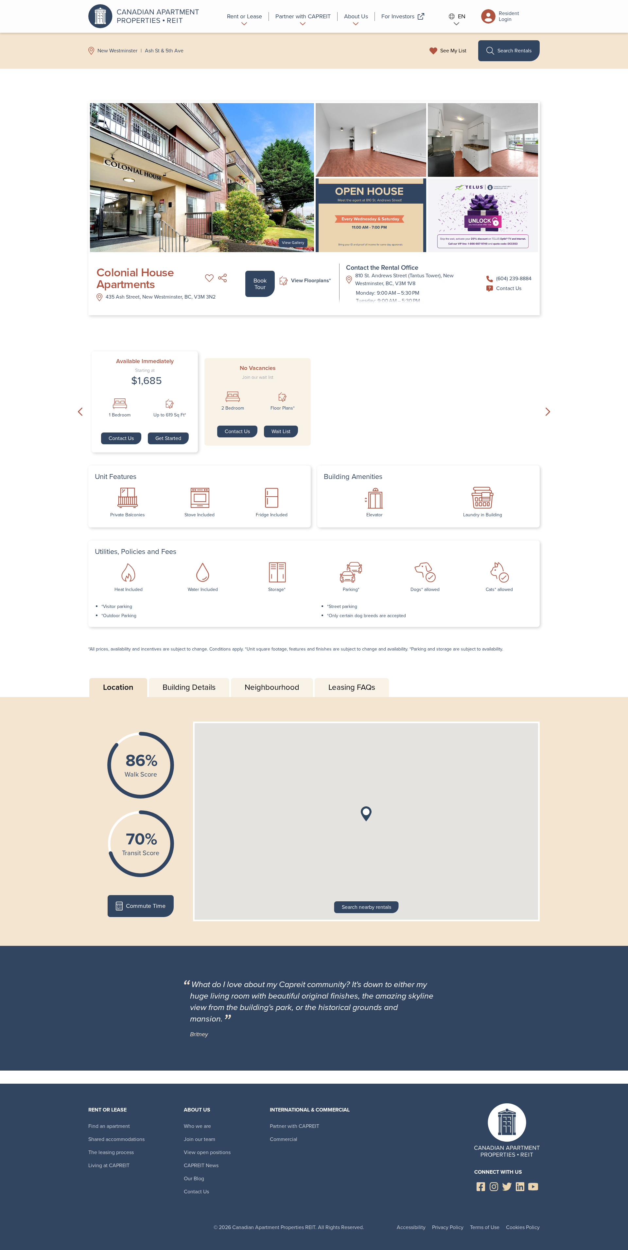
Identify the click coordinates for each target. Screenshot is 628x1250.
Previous (80, 412)
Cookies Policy (523, 1227)
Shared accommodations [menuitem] (116, 1139)
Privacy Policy (447, 1227)
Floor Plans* (282, 408)
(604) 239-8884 (514, 278)
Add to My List (209, 278)
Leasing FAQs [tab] (351, 687)
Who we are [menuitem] (197, 1126)
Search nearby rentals (366, 907)
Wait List (280, 431)
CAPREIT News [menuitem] (201, 1165)
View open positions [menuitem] (207, 1152)
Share (222, 278)
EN (461, 16)
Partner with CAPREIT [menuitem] (294, 1126)
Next (548, 412)
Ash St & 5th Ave (164, 51)
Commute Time (146, 906)
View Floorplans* (311, 280)
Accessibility (411, 1227)
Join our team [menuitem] (199, 1139)
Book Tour (260, 283)
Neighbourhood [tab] (272, 687)
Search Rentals (514, 50)
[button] (366, 813)
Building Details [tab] (189, 687)
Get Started (168, 438)
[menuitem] (244, 16)
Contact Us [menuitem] (196, 1191)
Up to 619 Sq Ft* (169, 415)
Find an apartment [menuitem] (109, 1126)
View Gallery (293, 243)
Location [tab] (118, 687)
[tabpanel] (314, 821)
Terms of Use (484, 1227)
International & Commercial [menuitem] (310, 1109)
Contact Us (508, 288)
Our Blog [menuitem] (194, 1178)
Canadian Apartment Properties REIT (145, 16)
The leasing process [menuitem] (111, 1152)
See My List (453, 50)
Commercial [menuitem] (283, 1139)
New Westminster (117, 51)
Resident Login (509, 16)
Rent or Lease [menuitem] (107, 1109)
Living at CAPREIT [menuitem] (109, 1165)
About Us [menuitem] (197, 1109)
